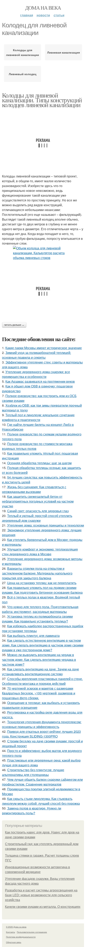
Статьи (59, 15)
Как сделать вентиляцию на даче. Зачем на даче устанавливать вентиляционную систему (40, 671)
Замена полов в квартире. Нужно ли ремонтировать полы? (31, 810)
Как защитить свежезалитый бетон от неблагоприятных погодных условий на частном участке (38, 501)
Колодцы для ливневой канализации (22, 52)
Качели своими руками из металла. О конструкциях (42, 906)
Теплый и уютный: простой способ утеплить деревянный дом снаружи (37, 518)
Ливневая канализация (63, 52)
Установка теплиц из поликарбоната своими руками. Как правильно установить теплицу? (37, 618)
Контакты (10, 932)
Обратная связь (13, 942)
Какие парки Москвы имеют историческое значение (43, 348)
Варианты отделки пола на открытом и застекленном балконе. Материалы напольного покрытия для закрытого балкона (37, 573)
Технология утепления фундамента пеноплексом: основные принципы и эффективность (41, 724)
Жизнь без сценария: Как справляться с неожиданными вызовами (34, 489)
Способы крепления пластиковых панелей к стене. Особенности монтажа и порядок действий (42, 681)
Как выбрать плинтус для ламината (33, 635)
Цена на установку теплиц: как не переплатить (41, 583)
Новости (43, 15)
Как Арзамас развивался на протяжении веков (40, 381)
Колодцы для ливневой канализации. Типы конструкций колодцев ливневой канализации (42, 100)
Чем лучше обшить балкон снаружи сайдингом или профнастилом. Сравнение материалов (42, 782)
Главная (26, 15)
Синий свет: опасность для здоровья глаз (38, 511)
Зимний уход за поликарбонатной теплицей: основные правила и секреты (36, 355)
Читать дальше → (14, 325)
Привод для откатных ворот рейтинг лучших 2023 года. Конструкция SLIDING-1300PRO (41, 734)
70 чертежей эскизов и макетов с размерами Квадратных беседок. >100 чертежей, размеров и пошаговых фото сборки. (38, 693)
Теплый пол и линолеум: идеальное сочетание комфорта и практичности (38, 417)
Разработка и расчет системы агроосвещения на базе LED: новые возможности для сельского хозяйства (41, 895)
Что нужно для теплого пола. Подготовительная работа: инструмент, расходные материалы (40, 609)
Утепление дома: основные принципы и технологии (45, 525)
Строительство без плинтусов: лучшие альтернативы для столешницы (33, 772)
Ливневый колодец (22, 74)
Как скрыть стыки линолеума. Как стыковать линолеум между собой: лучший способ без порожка (41, 801)
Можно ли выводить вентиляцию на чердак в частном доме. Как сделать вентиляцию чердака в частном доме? (39, 659)
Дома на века (43, 7)
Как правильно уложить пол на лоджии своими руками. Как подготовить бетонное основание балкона (42, 590)
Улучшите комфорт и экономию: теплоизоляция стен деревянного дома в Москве (40, 551)
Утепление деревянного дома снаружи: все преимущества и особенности (36, 374)
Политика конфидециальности (21, 936)
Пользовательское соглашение (32, 932)
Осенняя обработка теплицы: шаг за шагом (39, 463)
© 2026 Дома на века (16, 926)
